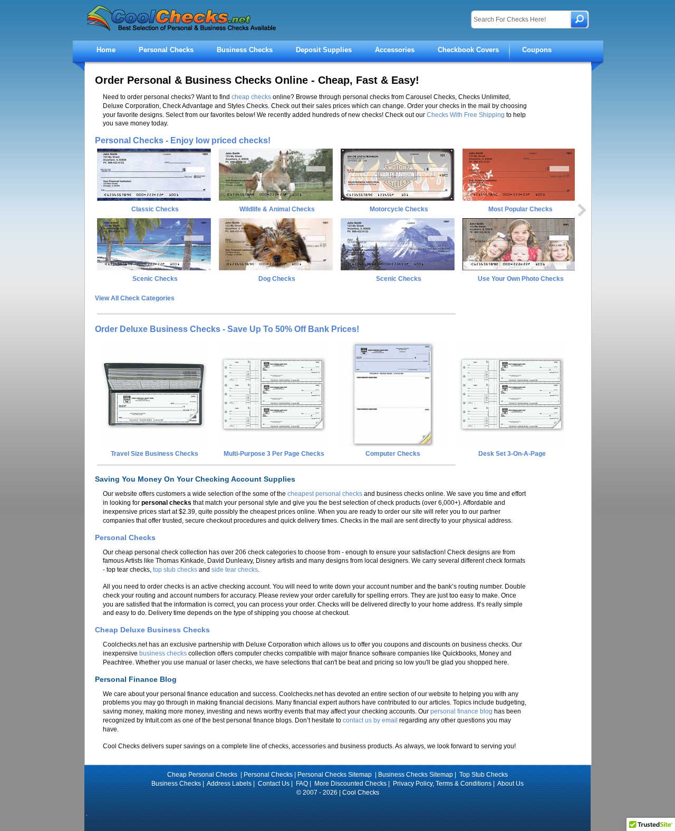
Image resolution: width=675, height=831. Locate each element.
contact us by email (370, 720)
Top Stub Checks (483, 774)
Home (106, 50)
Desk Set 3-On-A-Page (512, 453)
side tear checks (234, 569)
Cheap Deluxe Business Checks (152, 629)
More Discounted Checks (350, 783)
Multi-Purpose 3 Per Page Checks (274, 453)
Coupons (537, 50)
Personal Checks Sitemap (335, 774)
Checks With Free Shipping (466, 115)
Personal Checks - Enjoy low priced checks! (183, 140)
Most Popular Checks (520, 209)
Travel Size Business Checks (154, 453)
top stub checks (175, 569)
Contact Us (274, 783)
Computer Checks (392, 453)
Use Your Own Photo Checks (521, 278)
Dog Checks (276, 278)
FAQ (302, 783)
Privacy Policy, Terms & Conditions (442, 783)
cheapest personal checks (324, 493)
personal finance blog (461, 711)
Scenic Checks (155, 278)
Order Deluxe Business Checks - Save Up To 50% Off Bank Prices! (227, 329)
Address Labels (229, 783)
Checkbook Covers (468, 50)
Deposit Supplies (324, 50)
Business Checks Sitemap (415, 774)
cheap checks (251, 97)
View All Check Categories (135, 298)
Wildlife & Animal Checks (277, 209)
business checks (163, 653)
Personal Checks (166, 50)
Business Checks (245, 50)
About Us (510, 783)
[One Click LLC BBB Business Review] (337, 806)
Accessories (394, 50)
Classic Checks (155, 209)
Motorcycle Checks (399, 209)
